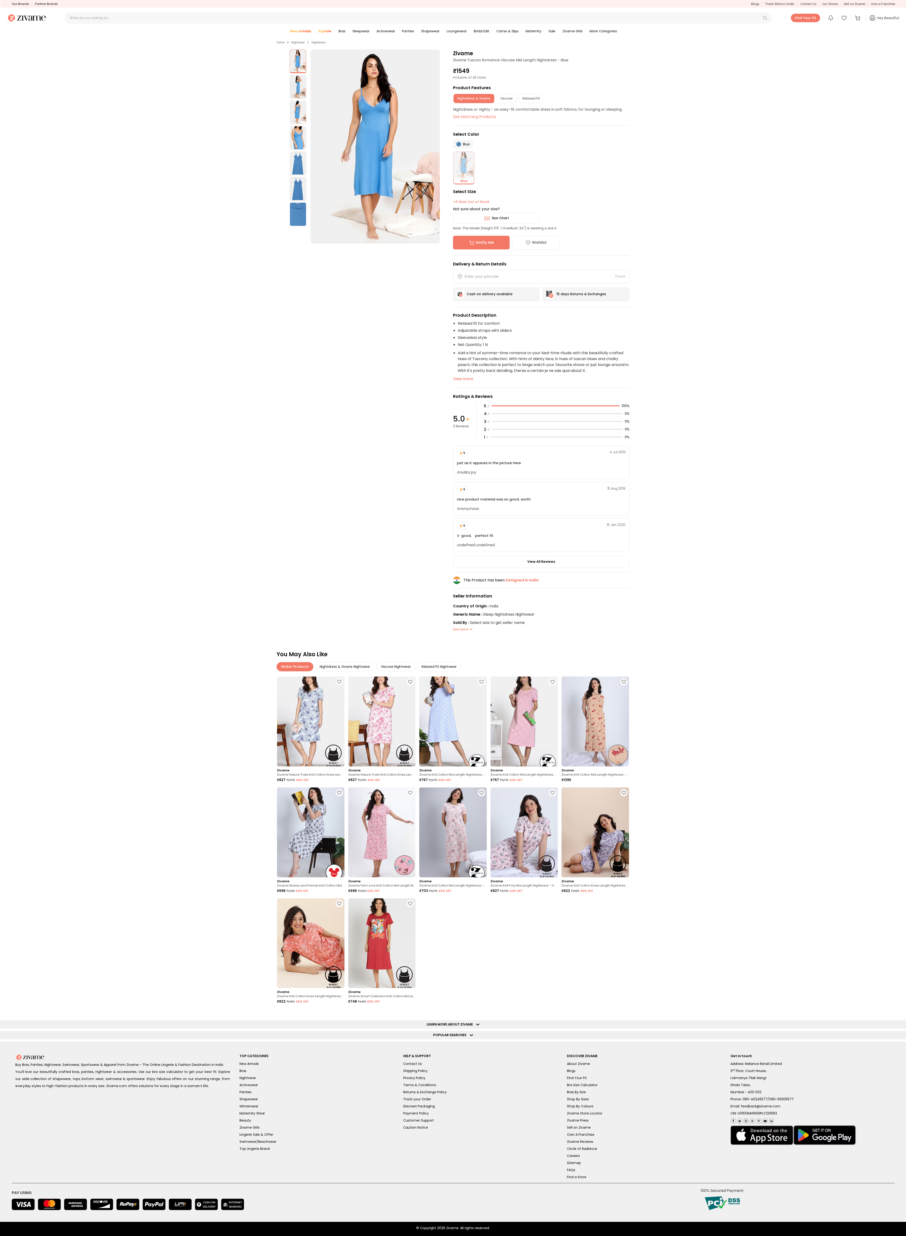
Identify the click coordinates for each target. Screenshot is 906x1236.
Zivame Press (578, 1120)
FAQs (571, 1170)
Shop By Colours (580, 1106)
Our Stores (830, 4)
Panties (245, 1092)
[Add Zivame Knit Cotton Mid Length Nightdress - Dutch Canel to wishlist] (481, 681)
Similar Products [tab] (295, 666)
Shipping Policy (415, 1070)
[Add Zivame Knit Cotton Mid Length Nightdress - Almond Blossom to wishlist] (552, 681)
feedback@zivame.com (760, 1106)
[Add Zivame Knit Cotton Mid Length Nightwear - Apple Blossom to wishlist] (624, 681)
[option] (298, 61)
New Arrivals (249, 1063)
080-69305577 (781, 1099)
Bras (242, 1070)
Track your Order (417, 1099)
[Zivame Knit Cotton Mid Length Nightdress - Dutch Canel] (453, 721)
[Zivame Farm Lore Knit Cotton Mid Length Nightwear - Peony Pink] (382, 832)
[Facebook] (733, 1120)
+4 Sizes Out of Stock (471, 201)
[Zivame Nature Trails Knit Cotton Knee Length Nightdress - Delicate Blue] (310, 721)
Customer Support (418, 1120)
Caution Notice (415, 1127)
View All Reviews (541, 561)
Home (281, 42)
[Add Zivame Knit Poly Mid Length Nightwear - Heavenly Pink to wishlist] (552, 792)
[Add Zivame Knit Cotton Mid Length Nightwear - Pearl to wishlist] (481, 792)
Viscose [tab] (506, 98)
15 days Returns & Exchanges (581, 294)
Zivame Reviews (580, 1141)
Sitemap (574, 1162)
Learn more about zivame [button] (451, 1024)
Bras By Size (576, 1092)
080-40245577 (755, 1099)
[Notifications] (831, 18)
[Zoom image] (375, 147)
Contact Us (808, 4)
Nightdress (318, 42)
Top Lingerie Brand (254, 1148)
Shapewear (248, 1099)
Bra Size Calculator (582, 1085)
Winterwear (248, 1106)
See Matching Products (474, 116)
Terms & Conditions (419, 1085)
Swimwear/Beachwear (257, 1141)
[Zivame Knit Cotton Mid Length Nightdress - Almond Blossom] (524, 721)
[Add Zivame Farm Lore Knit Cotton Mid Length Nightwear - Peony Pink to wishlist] (410, 792)
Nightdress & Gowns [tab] (473, 98)
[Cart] (858, 18)
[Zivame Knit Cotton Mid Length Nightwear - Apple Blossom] (595, 721)
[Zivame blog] (758, 1120)
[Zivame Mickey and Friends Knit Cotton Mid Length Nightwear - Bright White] (310, 832)
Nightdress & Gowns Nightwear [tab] (345, 666)
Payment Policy (416, 1113)
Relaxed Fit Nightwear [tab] (439, 666)
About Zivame (578, 1063)
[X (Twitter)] (739, 1120)
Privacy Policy (414, 1078)
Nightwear (298, 42)
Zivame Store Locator (584, 1113)
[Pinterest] (752, 1120)
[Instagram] (745, 1120)
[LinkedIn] (771, 1120)
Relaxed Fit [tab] (531, 98)
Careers (573, 1155)
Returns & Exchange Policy (425, 1092)
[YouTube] (764, 1120)
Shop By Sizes (578, 1099)
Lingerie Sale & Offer (256, 1134)
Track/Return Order (779, 4)
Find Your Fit (577, 1078)
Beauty (245, 1120)
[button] (765, 18)
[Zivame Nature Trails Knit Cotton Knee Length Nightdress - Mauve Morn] (382, 721)
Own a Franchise (883, 4)
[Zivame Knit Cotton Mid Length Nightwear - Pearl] (453, 832)
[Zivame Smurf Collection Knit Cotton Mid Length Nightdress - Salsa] (382, 943)
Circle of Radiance (582, 1148)
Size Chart (500, 218)
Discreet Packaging (419, 1106)
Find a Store (576, 1177)
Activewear (248, 1085)
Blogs (755, 4)
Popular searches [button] (451, 1035)
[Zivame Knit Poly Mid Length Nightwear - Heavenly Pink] (524, 832)
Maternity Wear (252, 1113)
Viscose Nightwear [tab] (396, 666)
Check (620, 276)
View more (463, 379)
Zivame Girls (249, 1127)
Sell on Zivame (854, 4)
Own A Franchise (580, 1134)
